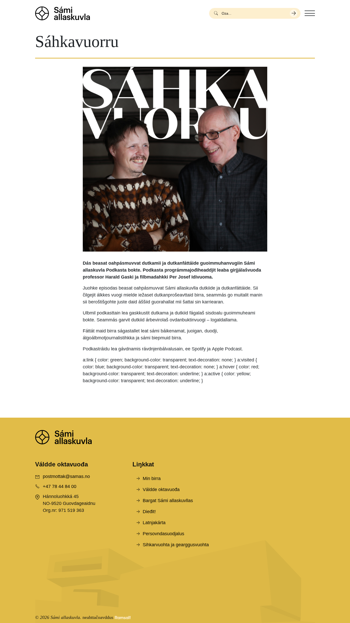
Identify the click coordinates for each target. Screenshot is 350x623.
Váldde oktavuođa (161, 489)
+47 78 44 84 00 (59, 486)
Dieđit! (149, 511)
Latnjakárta (154, 522)
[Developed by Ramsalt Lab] (123, 617)
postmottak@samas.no (66, 476)
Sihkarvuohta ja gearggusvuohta (176, 544)
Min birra (152, 478)
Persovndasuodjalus (163, 533)
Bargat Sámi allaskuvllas (168, 500)
